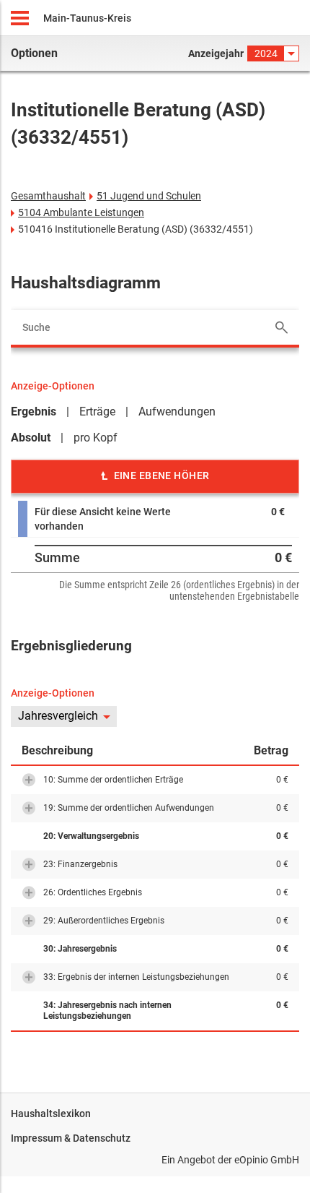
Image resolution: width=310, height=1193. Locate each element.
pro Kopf (96, 437)
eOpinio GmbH (266, 1160)
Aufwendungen (177, 411)
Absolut (30, 437)
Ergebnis (33, 411)
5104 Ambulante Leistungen (81, 212)
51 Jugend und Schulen (149, 196)
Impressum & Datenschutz (70, 1138)
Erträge (97, 411)
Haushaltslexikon (51, 1113)
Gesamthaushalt (48, 196)
